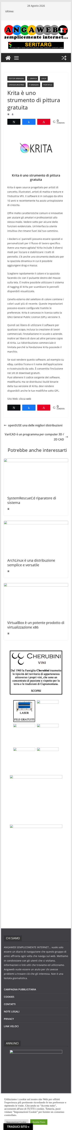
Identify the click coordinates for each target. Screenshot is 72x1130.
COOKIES (9, 996)
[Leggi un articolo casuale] (64, 58)
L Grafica (32, 78)
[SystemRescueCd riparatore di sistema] (36, 461)
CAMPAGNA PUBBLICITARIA (20, 989)
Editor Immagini (16, 78)
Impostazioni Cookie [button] (16, 1122)
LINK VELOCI (11, 1026)
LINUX (43, 78)
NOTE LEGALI (11, 1011)
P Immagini (34, 85)
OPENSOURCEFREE (16, 85)
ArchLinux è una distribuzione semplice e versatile (31, 562)
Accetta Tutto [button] (38, 1122)
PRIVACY (9, 1019)
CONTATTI (10, 1004)
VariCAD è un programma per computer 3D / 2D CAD (34, 436)
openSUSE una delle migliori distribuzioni (35, 425)
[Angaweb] (8, 58)
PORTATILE (47, 85)
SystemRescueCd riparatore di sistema (31, 500)
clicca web (25, 398)
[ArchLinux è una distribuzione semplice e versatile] (36, 523)
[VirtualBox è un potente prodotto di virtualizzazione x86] (36, 585)
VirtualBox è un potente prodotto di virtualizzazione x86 (35, 625)
